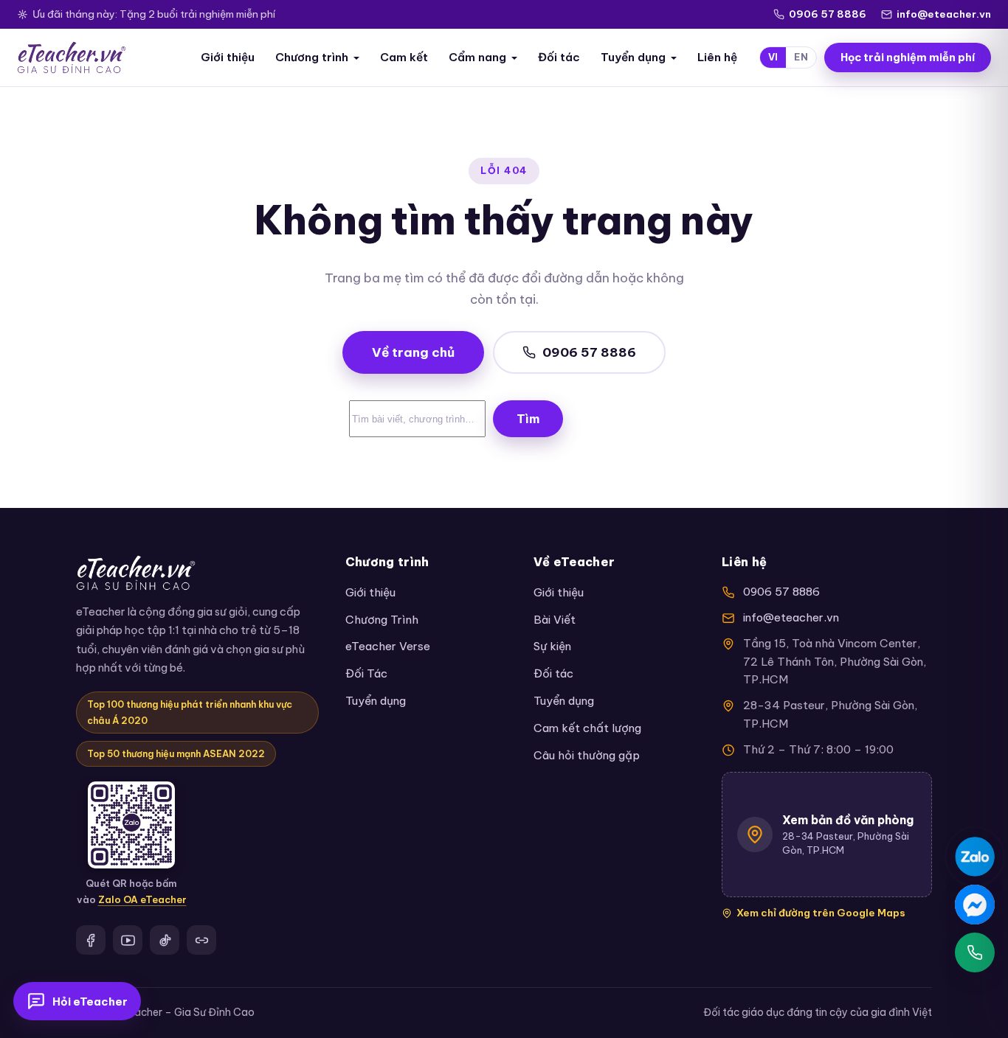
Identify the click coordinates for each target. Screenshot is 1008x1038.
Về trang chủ (413, 352)
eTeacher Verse (387, 646)
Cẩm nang (477, 57)
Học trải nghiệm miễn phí (907, 57)
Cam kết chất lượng (587, 728)
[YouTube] (127, 940)
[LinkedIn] (201, 940)
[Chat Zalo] (975, 857)
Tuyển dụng (633, 57)
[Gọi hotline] (975, 952)
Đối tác (559, 57)
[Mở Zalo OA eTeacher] (131, 824)
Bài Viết (555, 620)
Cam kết (404, 57)
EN (801, 57)
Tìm (528, 418)
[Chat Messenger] (975, 904)
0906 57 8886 (827, 14)
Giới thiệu (228, 57)
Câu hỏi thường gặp (587, 755)
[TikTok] (164, 940)
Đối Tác (366, 673)
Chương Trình (381, 620)
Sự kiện (552, 646)
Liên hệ (717, 57)
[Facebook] (91, 940)
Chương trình (311, 57)
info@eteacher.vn (944, 14)
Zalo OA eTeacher (142, 899)
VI (773, 57)
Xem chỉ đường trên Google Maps (820, 912)
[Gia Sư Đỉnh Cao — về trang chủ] (71, 57)
